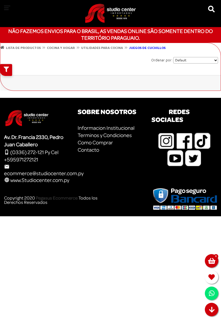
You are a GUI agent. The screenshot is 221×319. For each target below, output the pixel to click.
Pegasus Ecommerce (57, 198)
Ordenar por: (162, 60)
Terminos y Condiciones (105, 135)
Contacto (88, 150)
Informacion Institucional (106, 128)
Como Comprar (95, 142)
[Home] (2, 47)
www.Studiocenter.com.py (39, 180)
